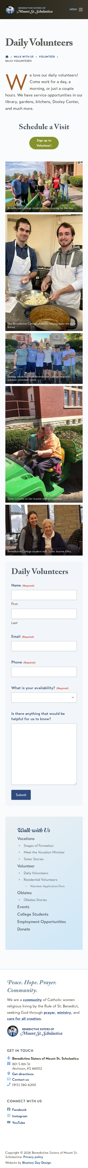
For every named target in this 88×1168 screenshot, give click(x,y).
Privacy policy (33, 1157)
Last (14, 623)
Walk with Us (33, 831)
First (14, 604)
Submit (21, 795)
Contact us (20, 1080)
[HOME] (7, 56)
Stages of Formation (39, 846)
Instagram (19, 1116)
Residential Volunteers (40, 880)
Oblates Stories (35, 900)
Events (23, 906)
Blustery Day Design (36, 1163)
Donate (23, 929)
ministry (64, 1012)
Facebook (19, 1110)
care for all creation (24, 1018)
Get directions (23, 1074)
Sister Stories (34, 859)
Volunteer (26, 866)
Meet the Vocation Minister (44, 852)
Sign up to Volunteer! (44, 143)
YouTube (18, 1123)
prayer (49, 1012)
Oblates (24, 892)
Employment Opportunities (41, 921)
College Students (32, 914)
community (32, 999)
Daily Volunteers (36, 873)
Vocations (26, 838)
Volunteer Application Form (47, 886)
